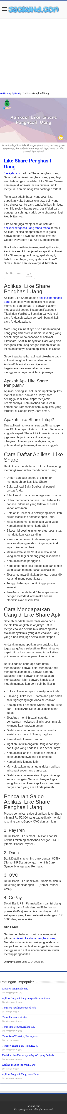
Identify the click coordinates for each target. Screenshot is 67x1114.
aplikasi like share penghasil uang (34, 938)
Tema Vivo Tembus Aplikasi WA (18, 1026)
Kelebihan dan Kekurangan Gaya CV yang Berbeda (28, 1055)
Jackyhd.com (13, 173)
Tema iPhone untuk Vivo (15, 1017)
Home (6, 93)
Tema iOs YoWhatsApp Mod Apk (19, 1007)
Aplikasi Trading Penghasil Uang (18, 1064)
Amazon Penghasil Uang (15, 988)
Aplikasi (16, 93)
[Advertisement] (33, 56)
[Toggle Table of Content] (27, 274)
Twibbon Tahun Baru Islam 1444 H (20, 1045)
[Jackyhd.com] (33, 8)
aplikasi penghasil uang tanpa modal (27, 227)
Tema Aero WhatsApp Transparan (20, 1036)
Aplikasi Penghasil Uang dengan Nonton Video (26, 998)
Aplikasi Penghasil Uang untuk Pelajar (21, 1074)
